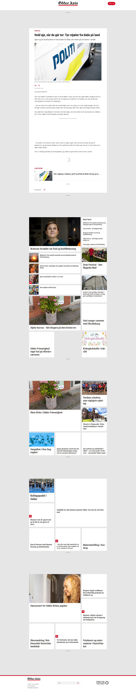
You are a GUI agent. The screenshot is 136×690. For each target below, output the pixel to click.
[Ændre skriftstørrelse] (35, 85)
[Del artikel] (39, 85)
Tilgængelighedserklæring (32, 687)
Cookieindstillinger (31, 686)
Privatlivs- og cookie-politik (33, 684)
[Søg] (78, 682)
